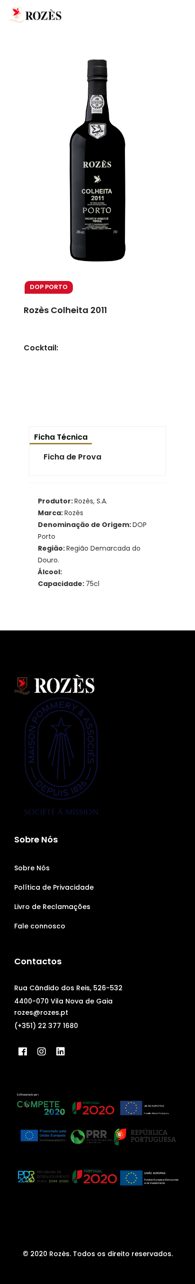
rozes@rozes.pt (41, 1012)
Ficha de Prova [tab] (72, 456)
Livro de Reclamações (52, 906)
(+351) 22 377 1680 (46, 1025)
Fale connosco (39, 926)
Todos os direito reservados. (123, 1253)
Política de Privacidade (54, 887)
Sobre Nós (32, 868)
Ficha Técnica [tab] (61, 437)
